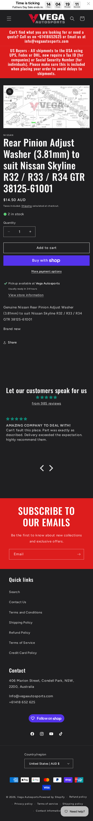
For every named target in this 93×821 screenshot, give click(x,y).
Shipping (26, 205)
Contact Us (17, 602)
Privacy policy (23, 803)
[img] (46, 397)
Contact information (48, 810)
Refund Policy (19, 633)
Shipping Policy (21, 622)
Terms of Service (22, 643)
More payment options (46, 271)
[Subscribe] (79, 554)
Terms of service (47, 803)
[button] (9, 19)
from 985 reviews (46, 403)
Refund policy (78, 796)
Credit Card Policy (23, 653)
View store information (26, 295)
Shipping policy (73, 803)
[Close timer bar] (88, 3)
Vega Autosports (28, 797)
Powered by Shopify (52, 797)
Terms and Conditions (25, 612)
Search (14, 592)
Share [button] (12, 342)
